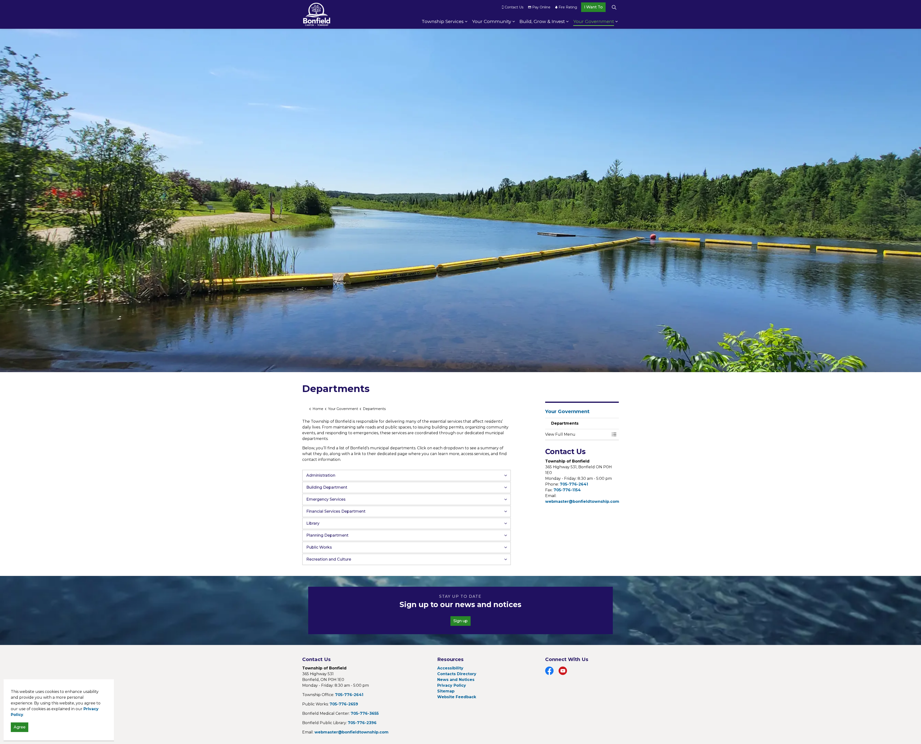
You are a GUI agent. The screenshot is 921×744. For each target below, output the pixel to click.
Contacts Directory (456, 674)
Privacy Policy (451, 685)
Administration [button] (320, 475)
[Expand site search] (614, 7)
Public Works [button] (319, 547)
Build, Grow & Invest (542, 21)
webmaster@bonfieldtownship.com (582, 501)
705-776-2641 (574, 484)
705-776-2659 (344, 704)
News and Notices (455, 679)
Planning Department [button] (327, 535)
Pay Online (541, 7)
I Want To (593, 7)
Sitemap (446, 691)
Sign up (460, 621)
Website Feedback (456, 697)
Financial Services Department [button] (336, 511)
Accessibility (450, 668)
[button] (577, 434)
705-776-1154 (567, 490)
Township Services (443, 21)
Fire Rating (568, 7)
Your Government (593, 21)
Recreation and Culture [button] (328, 559)
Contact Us (514, 7)
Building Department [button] (326, 487)
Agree (19, 727)
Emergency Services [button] (326, 499)
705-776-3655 (365, 713)
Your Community (491, 21)
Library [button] (312, 523)
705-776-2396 (362, 723)
